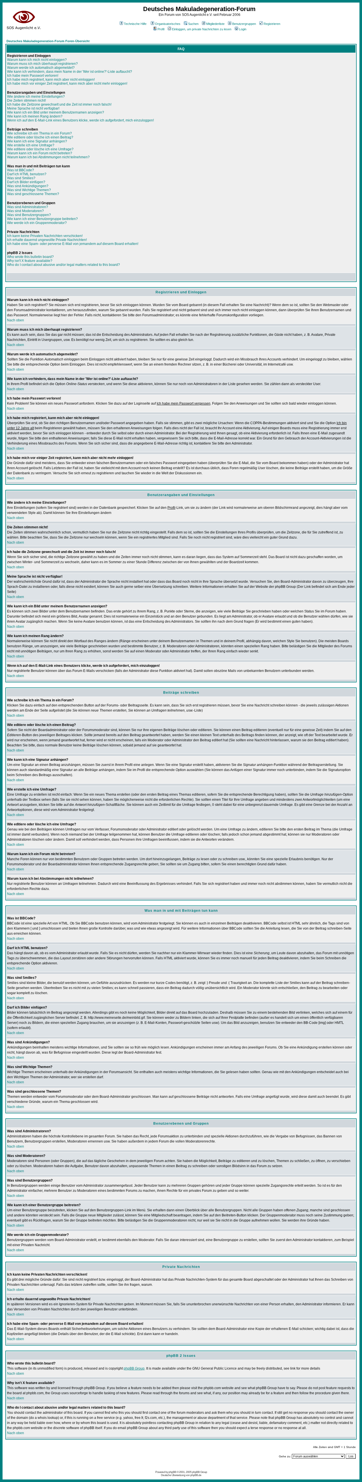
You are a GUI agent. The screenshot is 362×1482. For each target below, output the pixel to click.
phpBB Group (134, 1368)
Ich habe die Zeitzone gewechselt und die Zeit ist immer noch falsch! (59, 104)
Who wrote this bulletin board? (30, 257)
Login (242, 29)
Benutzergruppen (244, 23)
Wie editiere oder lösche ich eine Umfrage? (40, 149)
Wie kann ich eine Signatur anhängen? (37, 141)
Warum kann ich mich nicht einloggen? (37, 60)
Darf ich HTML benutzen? (26, 174)
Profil (161, 29)
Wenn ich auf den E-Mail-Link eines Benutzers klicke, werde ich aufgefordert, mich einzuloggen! (80, 120)
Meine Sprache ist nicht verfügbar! (33, 108)
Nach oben (15, 320)
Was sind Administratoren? (27, 207)
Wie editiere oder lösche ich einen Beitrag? (40, 137)
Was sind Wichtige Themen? (29, 190)
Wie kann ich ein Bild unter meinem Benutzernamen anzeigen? (55, 112)
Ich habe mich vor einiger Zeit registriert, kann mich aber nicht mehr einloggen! (67, 84)
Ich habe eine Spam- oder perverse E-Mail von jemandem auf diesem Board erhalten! (72, 244)
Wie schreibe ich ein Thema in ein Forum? (39, 133)
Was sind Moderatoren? (25, 211)
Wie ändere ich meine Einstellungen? (36, 97)
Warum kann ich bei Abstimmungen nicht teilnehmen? (48, 157)
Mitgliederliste (215, 23)
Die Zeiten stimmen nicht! (26, 100)
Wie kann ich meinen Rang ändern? (35, 116)
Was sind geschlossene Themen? (33, 194)
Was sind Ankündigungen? (27, 186)
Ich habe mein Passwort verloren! (32, 76)
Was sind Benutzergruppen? (29, 215)
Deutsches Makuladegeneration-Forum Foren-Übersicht (48, 41)
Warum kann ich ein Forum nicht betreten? (39, 153)
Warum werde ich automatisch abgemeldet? (41, 68)
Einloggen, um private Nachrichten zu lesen (201, 29)
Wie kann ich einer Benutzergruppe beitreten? (42, 219)
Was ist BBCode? (20, 170)
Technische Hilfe (135, 23)
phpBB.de (195, 1475)
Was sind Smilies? (21, 178)
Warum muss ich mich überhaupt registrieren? (42, 64)
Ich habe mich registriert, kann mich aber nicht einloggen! (51, 80)
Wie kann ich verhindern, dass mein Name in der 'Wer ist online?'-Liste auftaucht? (69, 72)
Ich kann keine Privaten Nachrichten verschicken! (45, 236)
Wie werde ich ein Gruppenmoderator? (37, 223)
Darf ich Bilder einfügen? (26, 182)
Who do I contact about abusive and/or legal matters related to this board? (63, 265)
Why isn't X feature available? (29, 261)
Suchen (193, 23)
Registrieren (272, 23)
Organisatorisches (167, 23)
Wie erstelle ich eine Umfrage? (30, 145)
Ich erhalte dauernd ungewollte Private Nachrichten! (47, 240)
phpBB (172, 1472)
